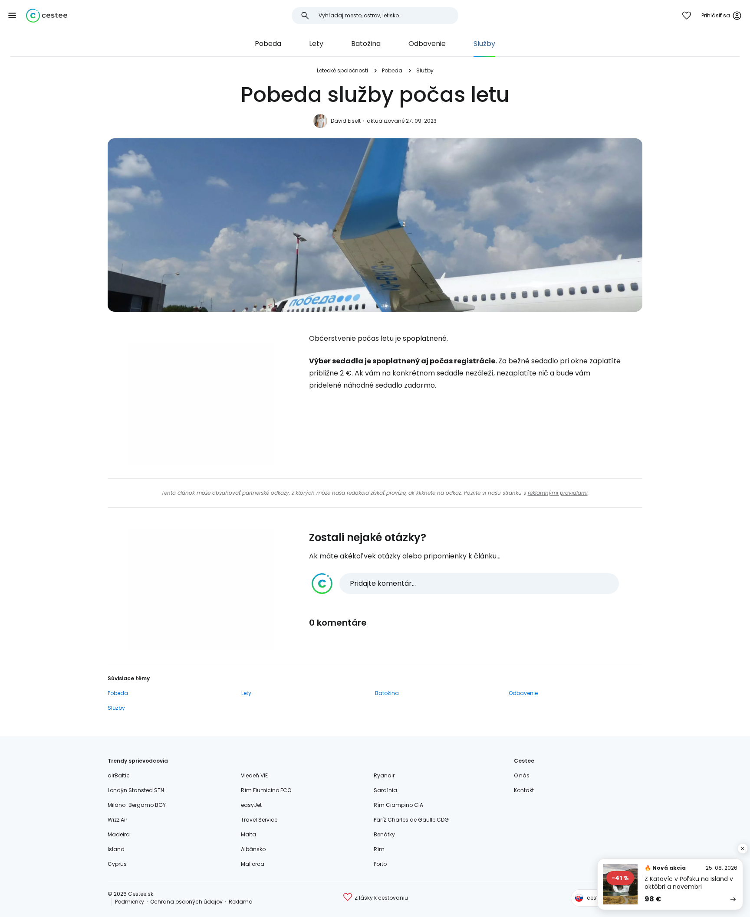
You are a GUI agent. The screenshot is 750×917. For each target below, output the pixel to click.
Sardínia (385, 790)
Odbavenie (427, 44)
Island (116, 849)
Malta (248, 834)
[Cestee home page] (46, 16)
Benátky (384, 834)
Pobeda (268, 44)
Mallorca (252, 864)
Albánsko (253, 849)
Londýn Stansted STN (136, 790)
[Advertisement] (201, 403)
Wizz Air (117, 819)
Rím (379, 849)
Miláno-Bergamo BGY (137, 805)
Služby (484, 44)
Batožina (366, 44)
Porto (380, 864)
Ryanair (384, 775)
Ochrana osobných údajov (186, 901)
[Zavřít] (742, 848)
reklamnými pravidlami (558, 492)
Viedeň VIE (254, 775)
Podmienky (129, 901)
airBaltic (119, 775)
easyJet (251, 805)
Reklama (241, 901)
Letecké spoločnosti (342, 70)
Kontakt (524, 790)
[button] (12, 16)
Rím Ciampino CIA (398, 805)
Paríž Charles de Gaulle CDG (411, 819)
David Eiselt (346, 120)
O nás (522, 775)
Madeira (119, 834)
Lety (316, 44)
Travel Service (259, 819)
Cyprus (117, 864)
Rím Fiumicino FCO (266, 790)
